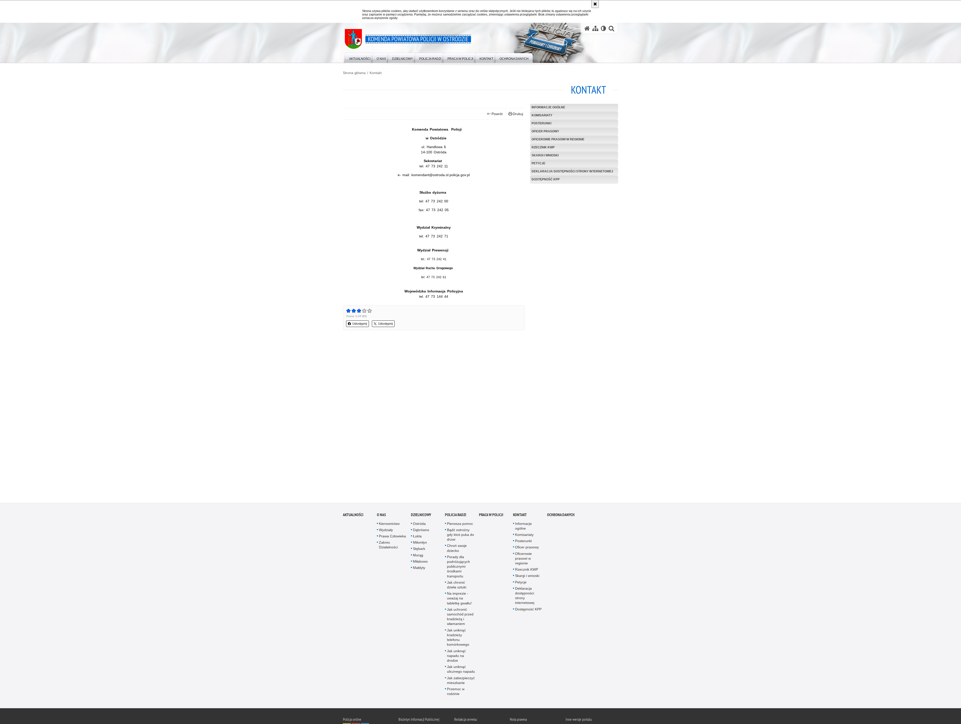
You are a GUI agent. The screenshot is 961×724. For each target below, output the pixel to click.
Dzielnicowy (421, 517)
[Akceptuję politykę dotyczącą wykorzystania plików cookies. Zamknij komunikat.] (595, 4)
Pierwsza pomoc (460, 526)
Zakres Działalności (388, 547)
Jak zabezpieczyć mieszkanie (461, 682)
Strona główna (354, 73)
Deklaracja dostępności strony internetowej (572, 171)
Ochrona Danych (561, 517)
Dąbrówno (421, 532)
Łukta (417, 539)
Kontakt (376, 73)
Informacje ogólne (548, 107)
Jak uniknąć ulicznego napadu (461, 671)
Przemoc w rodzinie (455, 693)
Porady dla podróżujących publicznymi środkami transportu (458, 569)
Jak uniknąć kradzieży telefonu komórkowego (458, 639)
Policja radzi (455, 517)
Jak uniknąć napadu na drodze (456, 658)
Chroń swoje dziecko (457, 550)
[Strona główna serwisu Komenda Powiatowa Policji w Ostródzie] (587, 28)
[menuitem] (360, 57)
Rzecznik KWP (543, 147)
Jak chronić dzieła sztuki (456, 587)
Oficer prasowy (545, 131)
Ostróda (419, 526)
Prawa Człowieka (392, 539)
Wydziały (386, 532)
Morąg (418, 557)
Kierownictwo (389, 526)
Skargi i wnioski (545, 155)
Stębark (419, 551)
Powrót (497, 114)
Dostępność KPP (546, 179)
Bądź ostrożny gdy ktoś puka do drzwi (460, 537)
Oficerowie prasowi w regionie (558, 139)
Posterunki (541, 123)
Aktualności (353, 517)
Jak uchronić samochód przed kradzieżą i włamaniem (460, 619)
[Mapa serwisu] (595, 28)
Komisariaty (542, 115)
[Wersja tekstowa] (603, 28)
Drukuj (518, 114)
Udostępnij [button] (359, 323)
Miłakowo (420, 564)
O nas (381, 517)
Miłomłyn (420, 545)
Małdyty (419, 570)
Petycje (538, 163)
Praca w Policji (491, 517)
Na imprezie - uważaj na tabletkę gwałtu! (459, 600)
